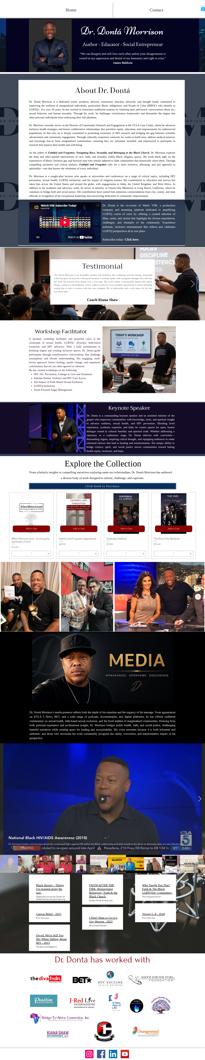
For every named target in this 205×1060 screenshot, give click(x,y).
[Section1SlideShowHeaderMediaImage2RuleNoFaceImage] (104, 312)
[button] (23, 847)
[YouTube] (125, 1054)
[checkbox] (12, 848)
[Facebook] (101, 1054)
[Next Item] (198, 597)
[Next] (193, 284)
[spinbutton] (31, 553)
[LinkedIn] (113, 1054)
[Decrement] (14, 553)
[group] (102, 525)
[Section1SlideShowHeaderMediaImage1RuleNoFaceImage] (101, 313)
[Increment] (49, 553)
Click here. (132, 239)
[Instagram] (89, 1054)
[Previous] (12, 284)
